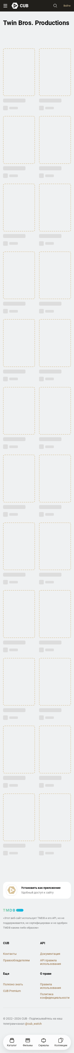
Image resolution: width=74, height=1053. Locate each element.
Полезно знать (13, 984)
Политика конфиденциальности (54, 996)
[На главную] (20, 6)
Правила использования (50, 986)
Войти (67, 5)
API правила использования (50, 962)
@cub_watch (33, 1023)
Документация (50, 953)
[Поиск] (55, 5)
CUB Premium (12, 991)
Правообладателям (16, 960)
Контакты (10, 953)
